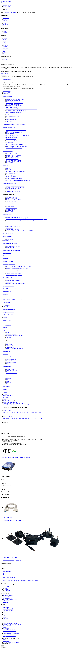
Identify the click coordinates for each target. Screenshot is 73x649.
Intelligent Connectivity (8, 151)
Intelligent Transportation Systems (10, 270)
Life (7, 379)
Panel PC (8, 131)
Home (4, 399)
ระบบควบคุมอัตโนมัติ (11, 140)
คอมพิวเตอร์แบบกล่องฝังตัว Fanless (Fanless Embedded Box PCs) (21, 109)
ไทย (6, 9)
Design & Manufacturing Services (10, 288)
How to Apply (9, 383)
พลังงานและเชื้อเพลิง (11, 137)
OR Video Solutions (10, 211)
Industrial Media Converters (12, 157)
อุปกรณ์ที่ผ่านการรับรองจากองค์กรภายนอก (17, 146)
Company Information (11, 359)
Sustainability (6, 386)
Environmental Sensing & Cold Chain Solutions (17, 217)
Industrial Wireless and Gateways (13, 160)
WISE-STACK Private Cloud (13, 191)
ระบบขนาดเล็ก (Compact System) (14, 178)
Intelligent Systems (7, 165)
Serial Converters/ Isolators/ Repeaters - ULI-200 (14, 403)
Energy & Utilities (7, 253)
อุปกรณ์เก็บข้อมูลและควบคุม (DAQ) (15, 144)
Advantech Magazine (11, 362)
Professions (8, 378)
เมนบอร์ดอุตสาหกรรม (11, 119)
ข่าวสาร (5, 614)
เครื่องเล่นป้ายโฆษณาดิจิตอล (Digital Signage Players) (19, 110)
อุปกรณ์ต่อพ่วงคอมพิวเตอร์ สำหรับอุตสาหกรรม (18, 180)
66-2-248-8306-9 (8, 590)
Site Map (5, 639)
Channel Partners (7, 320)
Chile (4, 23)
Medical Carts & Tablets (11, 208)
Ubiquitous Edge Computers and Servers (15, 283)
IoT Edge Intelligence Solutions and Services (12, 299)
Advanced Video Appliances (12, 197)
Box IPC (8, 168)
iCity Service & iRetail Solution (13, 226)
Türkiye (5, 52)
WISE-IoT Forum (10, 347)
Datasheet (3, 457)
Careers (5, 375)
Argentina (5, 21)
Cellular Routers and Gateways (13, 153)
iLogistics (5, 294)
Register (5, 5)
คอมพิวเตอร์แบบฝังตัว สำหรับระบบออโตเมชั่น (17, 135)
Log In (9, 5)
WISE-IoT (8, 326)
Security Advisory (7, 351)
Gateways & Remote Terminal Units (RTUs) (16, 130)
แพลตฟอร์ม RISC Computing (13, 116)
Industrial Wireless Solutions (12, 104)
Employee (5, 389)
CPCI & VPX (9, 169)
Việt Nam (5, 53)
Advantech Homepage (6, 1)
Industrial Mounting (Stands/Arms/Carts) (11, 233)
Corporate (5, 354)
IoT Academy (9, 344)
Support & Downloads (7, 330)
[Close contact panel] (1, 566)
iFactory (5, 255)
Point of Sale (9, 282)
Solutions (5, 240)
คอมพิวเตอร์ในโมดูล (11, 107)
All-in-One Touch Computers (13, 280)
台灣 (4, 49)
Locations (8, 382)
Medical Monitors (10, 210)
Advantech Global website (10, 12)
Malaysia (5, 46)
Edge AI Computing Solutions (13, 246)
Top (2, 646)
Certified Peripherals (7, 236)
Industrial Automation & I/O (9, 127)
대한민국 (5, 45)
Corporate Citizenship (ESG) (9, 599)
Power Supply (9, 239)
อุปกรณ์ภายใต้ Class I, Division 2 (14, 148)
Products (5, 93)
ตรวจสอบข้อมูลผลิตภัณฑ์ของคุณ (14, 335)
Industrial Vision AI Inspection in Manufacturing (17, 268)
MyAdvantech (6, 6)
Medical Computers (10, 209)
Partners (5, 317)
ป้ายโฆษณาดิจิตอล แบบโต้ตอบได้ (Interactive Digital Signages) (21, 230)
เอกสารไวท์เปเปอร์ (8, 609)
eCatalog (5, 615)
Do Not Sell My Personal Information (11, 642)
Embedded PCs (9, 101)
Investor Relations (7, 366)
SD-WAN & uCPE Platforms (12, 190)
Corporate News (7, 596)
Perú (4, 25)
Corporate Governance (11, 370)
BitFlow (8, 305)
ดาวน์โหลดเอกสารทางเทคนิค (22, 457)
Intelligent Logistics (7, 214)
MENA (5, 59)
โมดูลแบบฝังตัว (10, 121)
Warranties (8, 337)
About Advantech (6, 356)
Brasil (4, 19)
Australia (5, 38)
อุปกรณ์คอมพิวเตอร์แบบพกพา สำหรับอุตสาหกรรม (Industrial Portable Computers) (26, 220)
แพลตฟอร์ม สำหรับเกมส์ (12, 118)
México (5, 20)
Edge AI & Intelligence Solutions (13, 100)
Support (5, 327)
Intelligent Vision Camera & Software (14, 199)
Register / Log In (7, 79)
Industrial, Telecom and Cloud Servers (15, 186)
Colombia (5, 24)
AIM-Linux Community (11, 345)
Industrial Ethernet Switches (12, 156)
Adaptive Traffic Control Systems (13, 273)
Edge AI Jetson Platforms (12, 198)
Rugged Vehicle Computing (8, 286)
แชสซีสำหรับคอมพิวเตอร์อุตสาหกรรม (15, 171)
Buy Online (7, 586)
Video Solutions (6, 302)
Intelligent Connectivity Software (13, 161)
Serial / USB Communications (13, 162)
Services (5, 306)
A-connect (5, 618)
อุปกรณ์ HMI (9, 142)
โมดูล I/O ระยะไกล (11, 139)
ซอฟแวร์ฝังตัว (9, 114)
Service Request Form (11, 334)
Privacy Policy (6, 641)
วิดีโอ (4, 612)
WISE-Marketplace (7, 395)
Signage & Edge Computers (12, 229)
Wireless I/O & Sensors (11, 133)
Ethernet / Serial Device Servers (13, 155)
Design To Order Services (8, 312)
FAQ (4, 617)
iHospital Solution (10, 206)
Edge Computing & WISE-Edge (9, 243)
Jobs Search (6, 600)
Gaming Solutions (7, 291)
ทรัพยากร (8, 343)
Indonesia (5, 42)
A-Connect (5, 397)
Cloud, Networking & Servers (9, 183)
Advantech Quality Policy (8, 314)
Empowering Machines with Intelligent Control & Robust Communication (23, 266)
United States (6, 18)
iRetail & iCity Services (8, 277)
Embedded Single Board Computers (14, 103)
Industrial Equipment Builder (9, 264)
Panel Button (3, 75)
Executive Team (10, 361)
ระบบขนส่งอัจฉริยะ (11, 176)
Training (8, 381)
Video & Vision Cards (11, 201)
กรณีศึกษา (6, 607)
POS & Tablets (9, 228)
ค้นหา (4, 8)
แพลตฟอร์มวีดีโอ (10, 173)
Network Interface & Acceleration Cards (15, 187)
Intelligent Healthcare (7, 203)
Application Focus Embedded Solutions (15, 99)
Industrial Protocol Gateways (12, 159)
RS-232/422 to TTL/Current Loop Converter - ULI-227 (16, 404)
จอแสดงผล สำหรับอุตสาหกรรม (14, 112)
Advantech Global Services (8, 309)
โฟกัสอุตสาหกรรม (8, 610)
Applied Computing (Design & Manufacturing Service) (14, 124)
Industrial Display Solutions (9, 296)
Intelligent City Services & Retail (10, 223)
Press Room (9, 363)
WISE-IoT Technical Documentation (14, 348)
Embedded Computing (7, 96)
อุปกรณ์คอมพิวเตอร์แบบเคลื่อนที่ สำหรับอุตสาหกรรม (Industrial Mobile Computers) (26, 219)
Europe (5, 31)
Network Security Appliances (13, 188)
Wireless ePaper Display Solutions (14, 105)
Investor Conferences (11, 371)
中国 (4, 39)
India (4, 41)
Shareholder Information (11, 373)
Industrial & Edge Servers (8, 261)
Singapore (5, 48)
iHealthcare (5, 258)
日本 (4, 43)
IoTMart (5, 394)
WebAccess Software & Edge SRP (14, 132)
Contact (5, 392)
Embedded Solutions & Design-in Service (11, 250)
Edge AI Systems (10, 247)
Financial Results (10, 369)
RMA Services (9, 332)
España (5, 32)
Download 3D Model (10, 457)
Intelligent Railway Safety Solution (14, 275)
